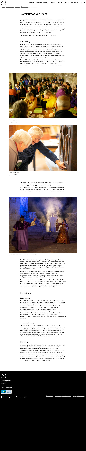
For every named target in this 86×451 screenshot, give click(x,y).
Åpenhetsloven (49, 396)
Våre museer (74, 2)
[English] (82, 3)
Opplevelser (39, 2)
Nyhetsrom (67, 2)
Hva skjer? (31, 2)
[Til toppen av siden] (83, 447)
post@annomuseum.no (9, 387)
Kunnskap (45, 2)
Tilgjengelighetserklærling (79, 396)
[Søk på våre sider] (84, 3)
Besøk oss (52, 2)
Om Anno (59, 2)
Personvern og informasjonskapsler (63, 396)
